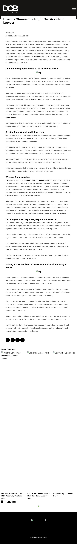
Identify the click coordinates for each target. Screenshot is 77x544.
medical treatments (32, 99)
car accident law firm (38, 56)
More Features (8, 349)
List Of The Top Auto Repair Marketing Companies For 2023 (38, 496)
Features (10, 32)
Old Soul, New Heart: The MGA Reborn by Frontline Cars (11, 496)
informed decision (57, 328)
